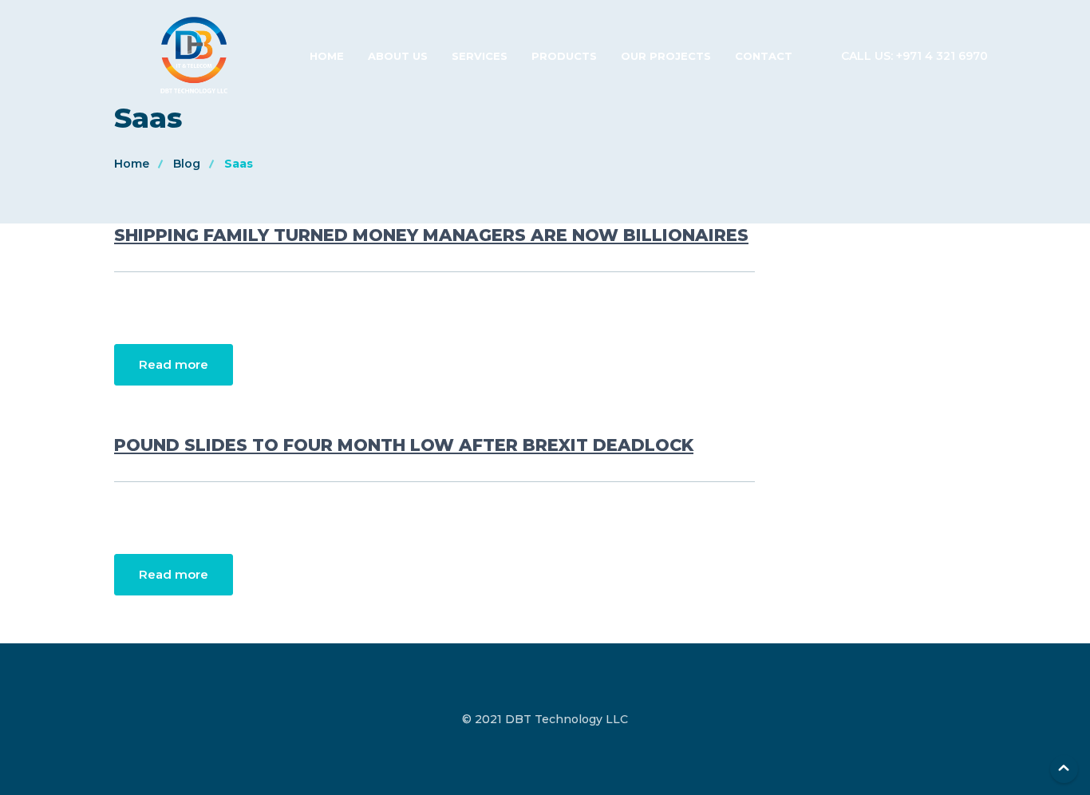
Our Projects (666, 55)
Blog (186, 163)
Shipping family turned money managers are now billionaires (431, 235)
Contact (763, 55)
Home (327, 55)
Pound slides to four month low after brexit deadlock (403, 445)
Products (564, 55)
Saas (238, 163)
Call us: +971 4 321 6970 (914, 56)
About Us (398, 55)
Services (479, 55)
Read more (173, 364)
